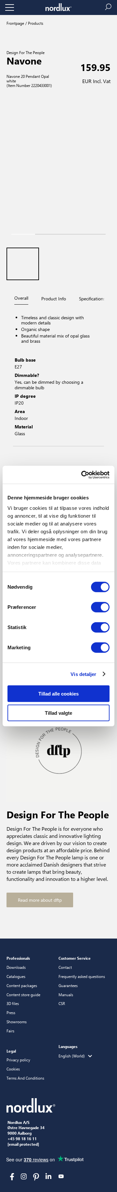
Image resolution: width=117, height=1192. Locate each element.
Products (35, 23)
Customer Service (74, 958)
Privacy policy (18, 1059)
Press (10, 1012)
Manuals (65, 994)
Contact (65, 967)
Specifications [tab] (92, 298)
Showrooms (16, 1021)
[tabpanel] (58, 376)
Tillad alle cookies (58, 694)
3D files (12, 1003)
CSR (61, 1003)
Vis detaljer (83, 674)
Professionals (18, 958)
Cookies (13, 1068)
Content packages (21, 985)
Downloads (16, 967)
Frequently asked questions (81, 976)
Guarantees (68, 985)
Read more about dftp (40, 900)
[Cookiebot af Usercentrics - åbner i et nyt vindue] (83, 474)
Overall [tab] (21, 298)
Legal (11, 1051)
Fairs (10, 1030)
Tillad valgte (58, 713)
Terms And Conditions (25, 1078)
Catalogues (15, 976)
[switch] (100, 607)
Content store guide (23, 994)
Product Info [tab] (53, 298)
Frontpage (15, 23)
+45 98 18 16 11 (22, 1139)
